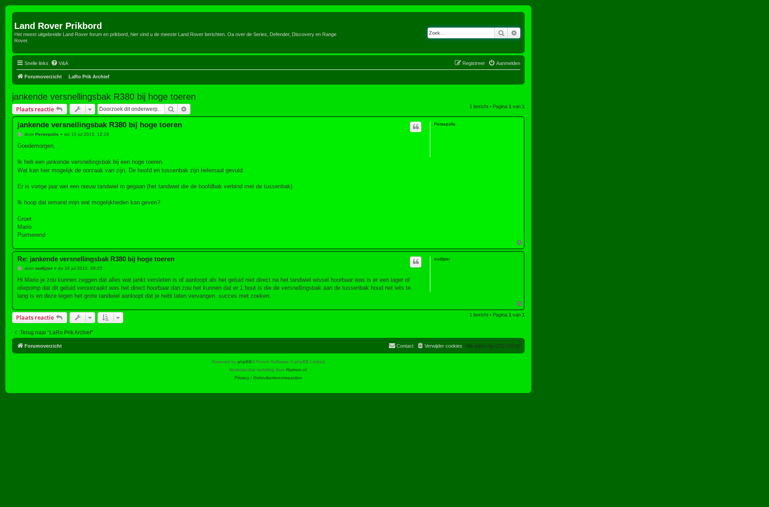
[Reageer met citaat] (415, 127)
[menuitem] (59, 63)
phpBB (245, 361)
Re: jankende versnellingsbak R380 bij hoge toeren (95, 259)
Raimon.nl (296, 369)
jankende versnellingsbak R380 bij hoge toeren (104, 96)
